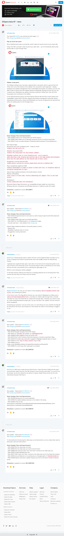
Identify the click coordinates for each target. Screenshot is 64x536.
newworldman (10, 254)
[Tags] (24, 2)
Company (54, 488)
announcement (25, 38)
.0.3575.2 (16, 36)
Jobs (52, 496)
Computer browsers (8, 491)
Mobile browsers (7, 507)
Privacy (42, 494)
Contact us (54, 503)
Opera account (23, 494)
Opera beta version (9, 501)
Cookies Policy (44, 496)
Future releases (8, 25)
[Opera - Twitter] (6, 526)
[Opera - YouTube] (9, 526)
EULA (41, 498)
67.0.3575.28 (25, 434)
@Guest (18, 254)
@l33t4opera (10, 257)
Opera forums (33, 496)
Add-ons (21, 492)
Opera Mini (7, 512)
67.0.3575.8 (25, 208)
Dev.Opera (33, 498)
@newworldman (20, 287)
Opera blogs (33, 494)
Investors (53, 498)
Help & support (34, 492)
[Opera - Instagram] (16, 526)
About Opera (54, 492)
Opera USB (7, 504)
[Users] (28, 2)
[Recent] (21, 2)
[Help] (37, 2)
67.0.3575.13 (25, 324)
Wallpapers (22, 496)
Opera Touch (7, 514)
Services (22, 488)
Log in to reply (57, 25)
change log (12, 38)
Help (31, 488)
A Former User (11, 33)
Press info (53, 494)
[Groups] (31, 2)
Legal (42, 488)
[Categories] (18, 2)
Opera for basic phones (11, 516)
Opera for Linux (8, 499)
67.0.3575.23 (25, 391)
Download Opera (35, 9)
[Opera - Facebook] (3, 526)
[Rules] (34, 2)
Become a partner (56, 501)
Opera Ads (22, 498)
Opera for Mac (8, 497)
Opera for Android (9, 510)
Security (42, 492)
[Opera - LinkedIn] (12, 526)
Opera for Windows (9, 494)
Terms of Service (44, 501)
